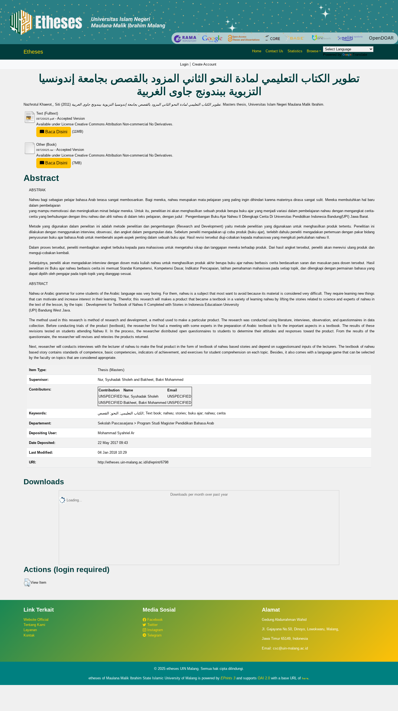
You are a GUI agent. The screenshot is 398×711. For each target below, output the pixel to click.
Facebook (154, 620)
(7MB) (62, 163)
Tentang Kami (34, 625)
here (305, 678)
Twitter (152, 625)
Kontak (29, 635)
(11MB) (63, 131)
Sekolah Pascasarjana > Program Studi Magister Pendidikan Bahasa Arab (156, 423)
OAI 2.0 (264, 678)
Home (256, 51)
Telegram (154, 635)
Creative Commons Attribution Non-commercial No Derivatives (123, 124)
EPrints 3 (228, 678)
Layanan (30, 630)
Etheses (33, 52)
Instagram (154, 630)
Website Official (36, 620)
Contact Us (274, 51)
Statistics (295, 51)
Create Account (204, 64)
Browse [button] (312, 51)
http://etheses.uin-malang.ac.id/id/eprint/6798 (133, 462)
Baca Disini (55, 131)
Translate (360, 55)
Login (184, 64)
